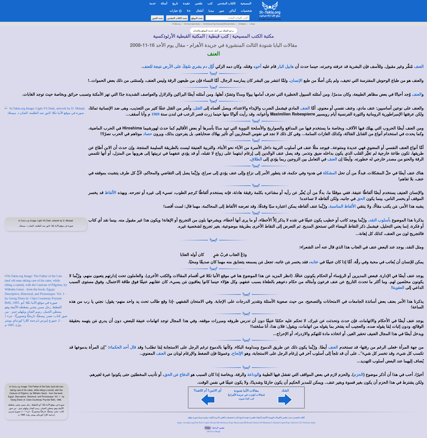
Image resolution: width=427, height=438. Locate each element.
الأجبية (265, 418)
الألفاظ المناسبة (343, 206)
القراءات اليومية (275, 418)
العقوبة (398, 287)
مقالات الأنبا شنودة (246, 390)
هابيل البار (285, 66)
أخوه (257, 66)
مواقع (190, 418)
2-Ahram (252, 24)
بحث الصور (157, 18)
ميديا (200, 418)
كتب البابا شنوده (246, 399)
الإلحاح (237, 353)
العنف (419, 66)
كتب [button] (209, 3)
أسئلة (259, 418)
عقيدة (247, 418)
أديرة (217, 418)
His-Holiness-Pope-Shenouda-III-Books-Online (219, 24)
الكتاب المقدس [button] (227, 3)
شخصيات (229, 418)
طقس (253, 418)
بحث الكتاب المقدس (177, 18)
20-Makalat (242, 24)
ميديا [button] (211, 10)
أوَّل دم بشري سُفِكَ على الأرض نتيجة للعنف (178, 66)
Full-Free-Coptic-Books (192, 24)
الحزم (358, 374)
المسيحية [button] (246, 3)
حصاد (147, 134)
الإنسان (296, 80)
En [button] (189, 10)
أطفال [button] (199, 10)
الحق (361, 198)
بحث (290, 418)
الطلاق (256, 159)
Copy (207, 427)
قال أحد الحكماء (122, 347)
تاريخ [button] (175, 3)
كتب (236, 418)
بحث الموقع (197, 18)
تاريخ (241, 418)
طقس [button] (198, 3)
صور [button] (221, 10)
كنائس (222, 418)
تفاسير (284, 418)
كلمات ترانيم (208, 418)
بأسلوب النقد (380, 220)
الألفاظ (110, 192)
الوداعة (253, 374)
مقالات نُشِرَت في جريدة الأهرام (246, 394)
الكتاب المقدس (299, 418)
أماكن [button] (232, 10)
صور (195, 418)
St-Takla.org (176, 24)
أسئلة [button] (164, 3)
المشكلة (330, 173)
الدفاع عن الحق (176, 374)
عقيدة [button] (186, 3)
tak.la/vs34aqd (213, 431)
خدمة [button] (152, 3)
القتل (198, 108)
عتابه (314, 262)
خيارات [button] (174, 10)
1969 (155, 114)
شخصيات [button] (247, 10)
